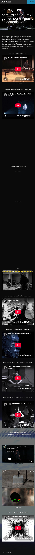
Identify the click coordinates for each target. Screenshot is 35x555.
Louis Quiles (6, 2)
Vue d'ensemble (7, 552)
